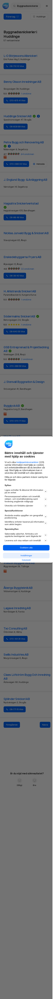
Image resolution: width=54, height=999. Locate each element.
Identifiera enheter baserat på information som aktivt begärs (24, 523)
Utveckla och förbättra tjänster (19, 506)
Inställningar (26, 555)
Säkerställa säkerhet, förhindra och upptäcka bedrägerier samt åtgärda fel (23, 535)
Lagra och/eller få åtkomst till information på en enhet (24, 491)
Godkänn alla (26, 548)
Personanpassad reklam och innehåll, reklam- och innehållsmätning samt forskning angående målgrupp (22, 499)
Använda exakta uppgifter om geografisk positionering (24, 516)
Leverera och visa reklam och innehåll (23, 540)
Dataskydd (26, 560)
